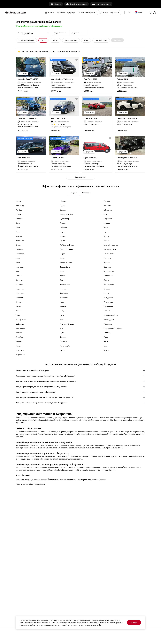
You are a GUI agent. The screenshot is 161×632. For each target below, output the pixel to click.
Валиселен (20, 240)
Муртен (107, 350)
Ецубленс (19, 249)
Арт (61, 328)
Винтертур (20, 205)
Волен (106, 293)
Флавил (63, 337)
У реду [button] (134, 622)
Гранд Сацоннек (66, 249)
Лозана (107, 201)
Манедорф (20, 254)
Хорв (62, 302)
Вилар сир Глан (110, 249)
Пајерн (18, 346)
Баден (106, 280)
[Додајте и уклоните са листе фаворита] (43, 59)
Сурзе (62, 333)
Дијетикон (108, 219)
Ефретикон (20, 293)
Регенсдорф (109, 284)
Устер (62, 258)
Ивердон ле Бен (66, 214)
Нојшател (19, 214)
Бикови (18, 276)
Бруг (62, 319)
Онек (18, 227)
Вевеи (18, 223)
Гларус (62, 254)
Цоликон (107, 311)
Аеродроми (86, 193)
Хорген (62, 276)
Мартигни (20, 289)
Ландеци (107, 258)
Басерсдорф (109, 319)
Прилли (63, 240)
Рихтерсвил (108, 302)
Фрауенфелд (65, 267)
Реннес (62, 223)
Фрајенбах (64, 293)
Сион (18, 258)
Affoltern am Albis (111, 315)
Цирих (18, 201)
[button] (130, 13)
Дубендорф (64, 219)
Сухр (106, 337)
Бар (17, 271)
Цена (86, 40)
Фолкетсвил (65, 284)
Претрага (117, 40)
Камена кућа (65, 346)
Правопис (20, 297)
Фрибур (19, 210)
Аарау (18, 232)
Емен (18, 262)
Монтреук (20, 267)
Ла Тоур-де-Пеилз (67, 245)
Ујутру (106, 236)
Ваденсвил (108, 276)
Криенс (107, 262)
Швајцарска (40, 484)
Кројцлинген (109, 271)
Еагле (106, 341)
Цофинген (20, 324)
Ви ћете (63, 306)
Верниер (63, 210)
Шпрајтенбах (21, 319)
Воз (105, 214)
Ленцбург (20, 337)
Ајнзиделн (64, 297)
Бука (106, 346)
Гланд (62, 311)
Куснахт (19, 302)
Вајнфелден (20, 328)
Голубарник (20, 354)
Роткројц (107, 333)
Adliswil (19, 236)
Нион (106, 227)
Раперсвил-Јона (66, 262)
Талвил (62, 236)
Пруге (62, 232)
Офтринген (108, 306)
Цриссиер (20, 350)
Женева (63, 201)
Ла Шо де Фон (110, 254)
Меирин (107, 223)
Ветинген (19, 280)
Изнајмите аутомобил (24, 484)
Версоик (19, 311)
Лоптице (19, 284)
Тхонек (106, 240)
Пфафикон (108, 324)
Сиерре (107, 289)
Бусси (62, 350)
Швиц (18, 245)
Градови (73, 193)
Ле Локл (63, 341)
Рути (62, 315)
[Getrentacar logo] (15, 12)
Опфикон (63, 227)
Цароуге (19, 219)
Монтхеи (63, 289)
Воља (62, 271)
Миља (18, 306)
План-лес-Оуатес (67, 324)
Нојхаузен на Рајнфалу (113, 328)
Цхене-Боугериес (111, 245)
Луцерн (63, 205)
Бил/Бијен (108, 205)
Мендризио (108, 297)
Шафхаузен (108, 210)
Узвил (18, 315)
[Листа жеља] (150, 12)
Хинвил (19, 333)
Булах (62, 280)
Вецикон (107, 267)
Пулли (106, 232)
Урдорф (19, 341)
